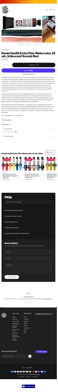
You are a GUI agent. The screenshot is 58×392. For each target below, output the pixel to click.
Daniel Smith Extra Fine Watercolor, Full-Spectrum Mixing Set (10, 176)
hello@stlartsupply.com (47, 298)
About (13, 317)
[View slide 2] (27, 302)
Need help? (6, 124)
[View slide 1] (26, 302)
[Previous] (2, 2)
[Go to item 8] (33, 45)
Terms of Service (14, 339)
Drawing (26, 321)
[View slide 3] (29, 302)
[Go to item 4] (26, 45)
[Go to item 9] (35, 45)
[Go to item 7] (31, 45)
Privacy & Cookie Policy (15, 336)
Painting (26, 319)
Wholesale (15, 333)
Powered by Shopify (35, 374)
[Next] (54, 2)
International (15, 323)
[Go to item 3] (24, 45)
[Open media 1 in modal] (39, 18)
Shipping (14, 319)
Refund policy (21, 376)
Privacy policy (28, 376)
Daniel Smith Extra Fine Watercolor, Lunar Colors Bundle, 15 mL (32, 176)
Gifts (25, 330)
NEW (25, 332)
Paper (25, 317)
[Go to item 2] (22, 45)
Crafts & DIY (27, 328)
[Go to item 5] (27, 45)
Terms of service (34, 376)
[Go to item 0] (20, 45)
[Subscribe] (29, 356)
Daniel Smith (5, 50)
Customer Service (14, 326)
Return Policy (15, 321)
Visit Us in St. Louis (15, 330)
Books (25, 326)
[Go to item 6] (29, 45)
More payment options (28, 74)
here (19, 202)
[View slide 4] (31, 302)
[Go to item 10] (37, 45)
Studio (25, 323)
